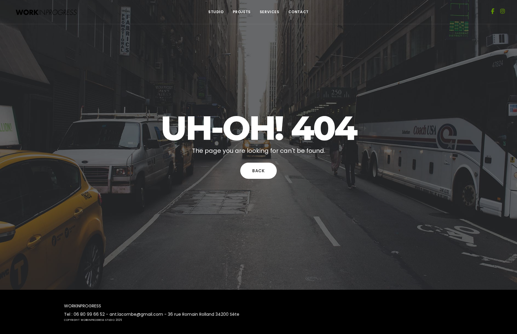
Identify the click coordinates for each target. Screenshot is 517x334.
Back (258, 171)
